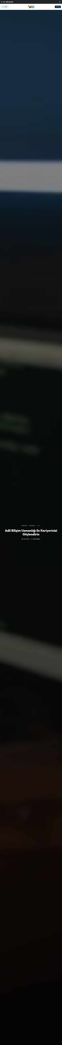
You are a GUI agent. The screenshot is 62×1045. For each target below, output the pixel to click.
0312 (8, 2)
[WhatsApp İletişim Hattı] (60, 2)
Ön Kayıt (58, 6)
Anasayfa (24, 525)
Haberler (32, 525)
